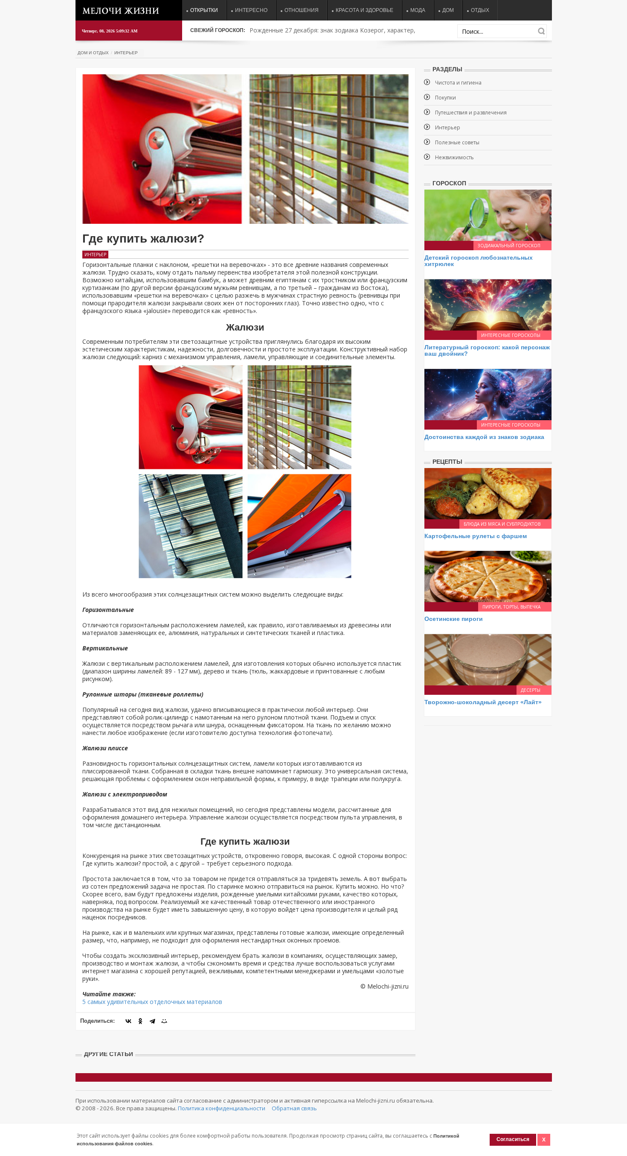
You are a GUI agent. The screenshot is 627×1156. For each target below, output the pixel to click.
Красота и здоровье (364, 10)
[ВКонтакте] (128, 1021)
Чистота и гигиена (458, 82)
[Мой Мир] (164, 1021)
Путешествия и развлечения (471, 112)
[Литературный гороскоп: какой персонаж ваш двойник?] (488, 304)
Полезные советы (457, 142)
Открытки (204, 10)
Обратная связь (294, 1108)
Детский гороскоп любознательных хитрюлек (478, 260)
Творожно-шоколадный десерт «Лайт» (483, 702)
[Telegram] (152, 1021)
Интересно (251, 10)
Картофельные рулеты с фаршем (475, 536)
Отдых (480, 10)
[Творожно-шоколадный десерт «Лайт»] (488, 659)
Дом (448, 10)
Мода (417, 10)
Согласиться (512, 1139)
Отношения (301, 10)
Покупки (445, 97)
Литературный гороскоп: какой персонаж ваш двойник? (487, 350)
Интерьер (126, 52)
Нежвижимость (454, 157)
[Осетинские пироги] (488, 576)
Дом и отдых (93, 52)
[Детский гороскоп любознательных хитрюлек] (488, 215)
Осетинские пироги (453, 618)
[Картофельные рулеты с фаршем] (488, 493)
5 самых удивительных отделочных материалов (152, 1002)
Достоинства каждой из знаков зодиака (484, 436)
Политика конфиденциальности (221, 1108)
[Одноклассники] (140, 1021)
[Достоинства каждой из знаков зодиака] (488, 393)
